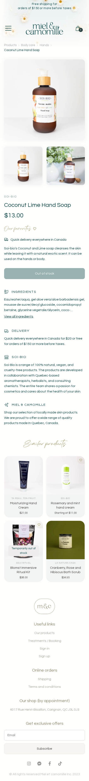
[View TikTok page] (60, 764)
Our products (44, 633)
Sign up (44, 656)
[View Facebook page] (49, 764)
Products (10, 45)
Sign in (44, 648)
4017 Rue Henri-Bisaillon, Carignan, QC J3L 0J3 (44, 709)
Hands (44, 45)
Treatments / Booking (44, 640)
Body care (28, 45)
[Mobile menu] (8, 28)
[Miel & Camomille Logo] (44, 28)
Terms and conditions (44, 686)
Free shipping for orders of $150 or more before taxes (44, 6)
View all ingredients (18, 316)
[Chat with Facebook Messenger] (39, 764)
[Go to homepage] (44, 613)
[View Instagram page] (29, 764)
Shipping (44, 679)
